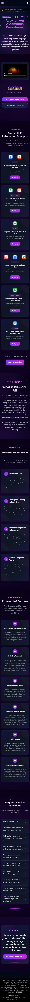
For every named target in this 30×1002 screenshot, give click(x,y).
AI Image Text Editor (21, 990)
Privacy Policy (5, 997)
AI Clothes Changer (8, 990)
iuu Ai (8, 980)
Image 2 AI (9, 989)
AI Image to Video (19, 989)
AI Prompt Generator (6, 987)
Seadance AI (9, 984)
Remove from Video (21, 982)
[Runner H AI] (2, 3)
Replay (16, 177)
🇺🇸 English (11, 995)
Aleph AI (12, 982)
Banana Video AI (24, 987)
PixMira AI (6, 982)
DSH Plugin (11, 992)
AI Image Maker (19, 984)
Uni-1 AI (16, 987)
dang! (4, 980)
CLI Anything (21, 985)
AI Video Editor (16, 980)
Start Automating (15, 362)
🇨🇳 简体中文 (18, 995)
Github (24, 997)
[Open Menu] (27, 3)
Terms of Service (15, 997)
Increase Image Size (10, 985)
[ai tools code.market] (19, 992)
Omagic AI (24, 980)
